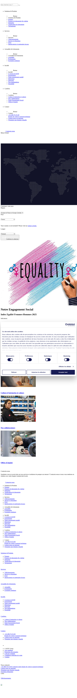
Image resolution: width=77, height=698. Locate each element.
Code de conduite (10, 653)
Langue (3, 229)
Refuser (14, 372)
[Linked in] (7, 645)
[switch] (29, 359)
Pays (2, 214)
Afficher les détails (65, 366)
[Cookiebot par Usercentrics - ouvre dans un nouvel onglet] (66, 324)
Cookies (7, 657)
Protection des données (11, 652)
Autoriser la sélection (39, 372)
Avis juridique (9, 650)
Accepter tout (63, 372)
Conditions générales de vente (13, 655)
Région (3, 208)
